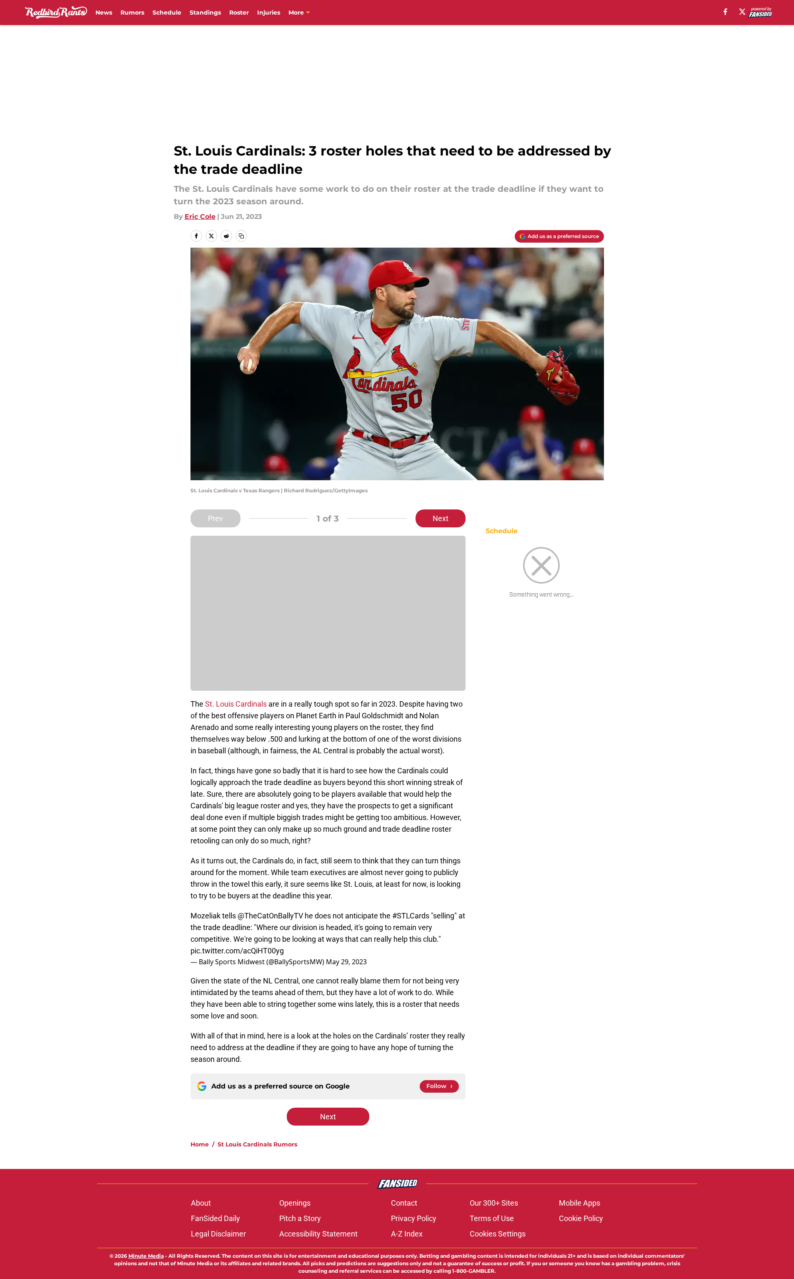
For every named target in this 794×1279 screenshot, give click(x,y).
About (201, 1203)
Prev (215, 518)
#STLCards (410, 915)
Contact (404, 1203)
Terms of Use (492, 1218)
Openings (295, 1203)
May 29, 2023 (346, 961)
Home (199, 1144)
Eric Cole (200, 217)
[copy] (241, 236)
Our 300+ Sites (494, 1203)
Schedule (167, 12)
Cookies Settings (498, 1233)
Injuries (268, 12)
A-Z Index (407, 1233)
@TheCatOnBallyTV (270, 915)
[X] (742, 11)
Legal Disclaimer (218, 1233)
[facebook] (725, 11)
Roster (239, 12)
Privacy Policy (413, 1218)
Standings (205, 12)
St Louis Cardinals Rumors (257, 1144)
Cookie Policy (581, 1218)
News (103, 12)
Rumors (132, 12)
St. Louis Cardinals (236, 704)
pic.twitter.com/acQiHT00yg (237, 950)
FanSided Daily (215, 1218)
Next (440, 518)
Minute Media (146, 1256)
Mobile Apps (579, 1203)
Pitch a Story (300, 1218)
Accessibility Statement (318, 1233)
